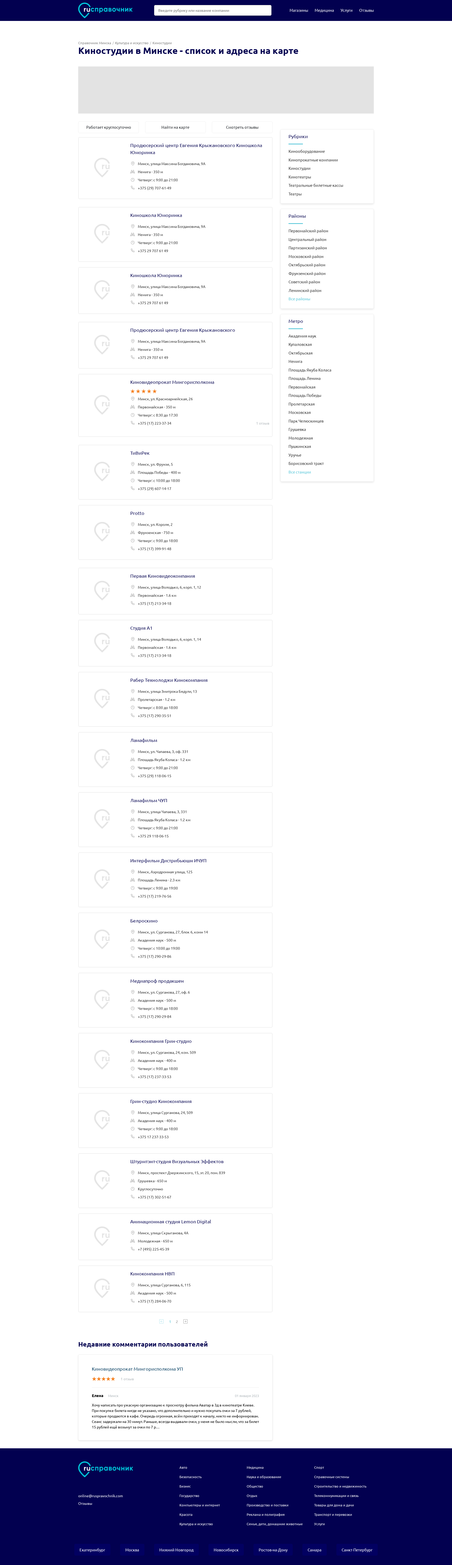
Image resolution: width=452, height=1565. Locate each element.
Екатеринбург (92, 1549)
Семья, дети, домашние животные (275, 1524)
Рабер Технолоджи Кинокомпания (175, 699)
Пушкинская (300, 446)
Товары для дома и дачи (334, 1505)
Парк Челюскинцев (306, 420)
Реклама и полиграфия (266, 1514)
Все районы (299, 298)
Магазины (299, 10)
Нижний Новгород (176, 1549)
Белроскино (175, 940)
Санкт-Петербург (357, 1549)
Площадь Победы (305, 395)
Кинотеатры (300, 176)
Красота (186, 1514)
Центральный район (307, 239)
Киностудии (299, 168)
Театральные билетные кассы (316, 185)
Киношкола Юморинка (175, 234)
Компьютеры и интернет (199, 1505)
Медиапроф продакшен (175, 1000)
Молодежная (301, 437)
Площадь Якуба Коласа (310, 369)
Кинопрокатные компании (313, 159)
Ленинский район (305, 290)
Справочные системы (331, 1476)
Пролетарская (302, 403)
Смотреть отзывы (242, 127)
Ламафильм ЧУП (175, 819)
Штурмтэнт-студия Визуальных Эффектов (175, 1180)
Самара (314, 1549)
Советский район (304, 281)
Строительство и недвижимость (340, 1486)
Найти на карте (175, 127)
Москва (132, 1549)
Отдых (252, 1495)
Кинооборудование (307, 151)
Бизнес (185, 1486)
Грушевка (297, 429)
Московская (300, 412)
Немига (295, 361)
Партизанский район (308, 247)
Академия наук (302, 335)
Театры (295, 193)
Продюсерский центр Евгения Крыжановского (175, 345)
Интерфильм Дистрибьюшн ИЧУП (175, 879)
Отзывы (366, 10)
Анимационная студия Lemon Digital (175, 1236)
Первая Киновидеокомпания (175, 591)
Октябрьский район (307, 264)
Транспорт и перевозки (333, 1514)
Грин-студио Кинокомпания (175, 1120)
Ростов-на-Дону (273, 1549)
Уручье (295, 454)
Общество (255, 1486)
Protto (175, 532)
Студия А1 (175, 643)
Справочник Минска (94, 43)
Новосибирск (226, 1549)
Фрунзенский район (307, 273)
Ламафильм (175, 759)
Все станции (300, 471)
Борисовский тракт (306, 463)
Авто (183, 1467)
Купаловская (300, 344)
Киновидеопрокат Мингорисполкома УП (137, 1368)
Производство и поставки (268, 1505)
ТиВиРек (175, 472)
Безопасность (190, 1476)
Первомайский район (308, 230)
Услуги (347, 10)
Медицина (324, 10)
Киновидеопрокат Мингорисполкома (175, 405)
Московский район (306, 256)
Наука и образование (264, 1476)
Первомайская (302, 386)
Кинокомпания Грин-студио (175, 1060)
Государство (189, 1495)
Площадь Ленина (305, 378)
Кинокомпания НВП (175, 1288)
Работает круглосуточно (108, 127)
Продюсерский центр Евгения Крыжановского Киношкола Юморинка (175, 168)
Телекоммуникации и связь (336, 1495)
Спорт (319, 1467)
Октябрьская (301, 352)
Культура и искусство (132, 43)
